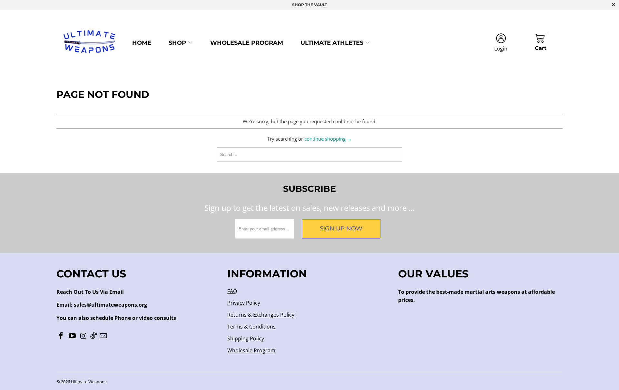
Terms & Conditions (251, 326)
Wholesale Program (246, 42)
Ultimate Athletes (332, 42)
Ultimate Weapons (88, 382)
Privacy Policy (243, 302)
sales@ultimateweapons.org (110, 304)
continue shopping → (328, 138)
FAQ (232, 291)
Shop (178, 42)
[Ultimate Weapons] (89, 43)
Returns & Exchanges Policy (260, 314)
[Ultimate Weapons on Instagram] (83, 336)
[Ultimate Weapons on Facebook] (61, 336)
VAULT (320, 4)
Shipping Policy (245, 338)
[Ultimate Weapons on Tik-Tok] (93, 336)
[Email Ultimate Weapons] (103, 336)
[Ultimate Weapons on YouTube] (72, 336)
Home (141, 42)
